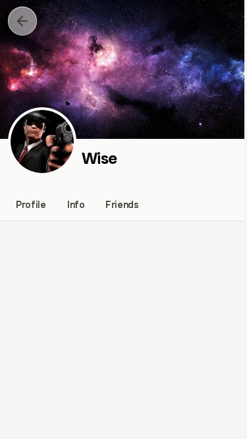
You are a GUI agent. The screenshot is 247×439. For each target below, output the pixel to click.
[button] (22, 21)
